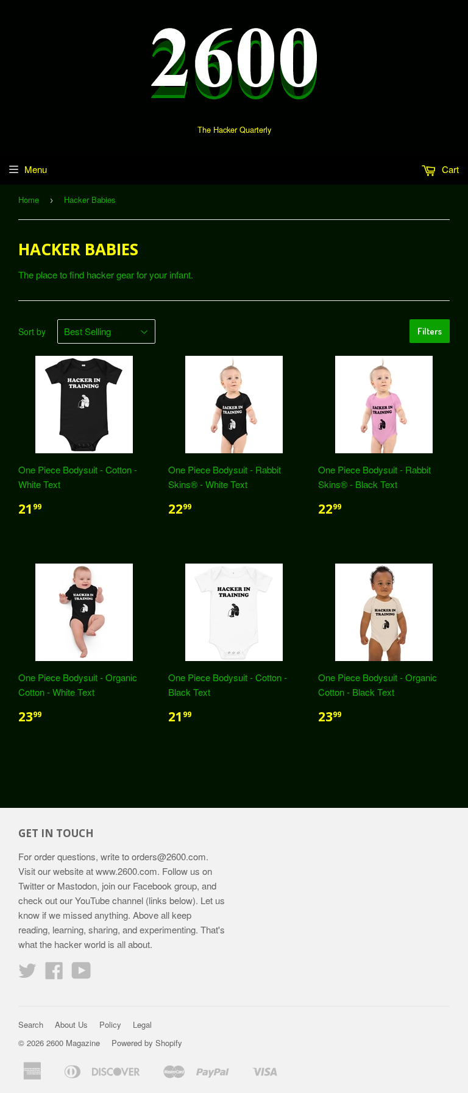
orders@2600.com (169, 856)
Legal (142, 1024)
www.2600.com (126, 871)
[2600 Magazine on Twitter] (27, 973)
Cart (449, 169)
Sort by (32, 331)
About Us (71, 1024)
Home (28, 199)
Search (30, 1024)
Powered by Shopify (147, 1043)
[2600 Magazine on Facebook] (54, 973)
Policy (110, 1024)
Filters (429, 331)
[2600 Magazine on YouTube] (81, 973)
